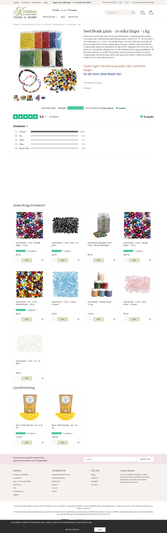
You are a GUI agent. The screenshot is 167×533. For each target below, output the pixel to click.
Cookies (55, 484)
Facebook (94, 478)
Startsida (16, 24)
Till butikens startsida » (93, 82)
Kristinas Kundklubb (20, 474)
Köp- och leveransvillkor (22, 481)
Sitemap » (88, 88)
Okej (100, 529)
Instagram (95, 481)
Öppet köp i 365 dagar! (62, 2)
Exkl (120, 2)
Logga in (16, 2)
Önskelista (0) (18, 491)
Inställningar (72, 529)
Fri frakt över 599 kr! (83, 2)
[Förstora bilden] (44, 61)
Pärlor (39, 24)
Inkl (115, 2)
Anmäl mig (145, 459)
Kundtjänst (26, 2)
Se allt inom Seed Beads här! (103, 74)
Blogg (45, 2)
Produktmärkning (58, 478)
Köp (26, 260)
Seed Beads (47, 24)
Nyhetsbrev (36, 2)
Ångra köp (17, 484)
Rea (63, 16)
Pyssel (54, 491)
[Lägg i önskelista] (42, 260)
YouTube (94, 484)
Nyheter (73, 16)
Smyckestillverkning (28, 24)
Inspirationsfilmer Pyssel (61, 474)
